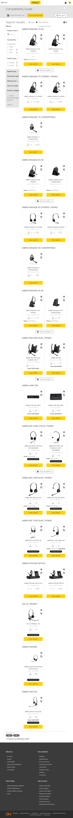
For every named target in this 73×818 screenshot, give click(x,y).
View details (33, 64)
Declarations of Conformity (59, 813)
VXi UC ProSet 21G (33, 624)
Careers (9, 759)
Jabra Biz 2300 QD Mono (56, 497)
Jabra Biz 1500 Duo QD (33, 540)
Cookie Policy (34, 813)
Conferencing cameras (45, 764)
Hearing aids (42, 767)
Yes (9, 735)
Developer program (44, 796)
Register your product (45, 793)
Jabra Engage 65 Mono (56, 227)
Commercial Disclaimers (36, 815)
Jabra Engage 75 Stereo (33, 96)
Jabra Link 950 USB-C (33, 405)
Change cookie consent (45, 813)
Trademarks (15, 813)
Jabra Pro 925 (56, 358)
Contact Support (44, 788)
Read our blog (11, 767)
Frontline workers (44, 769)
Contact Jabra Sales (44, 785)
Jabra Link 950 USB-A (55, 405)
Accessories (42, 775)
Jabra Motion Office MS (33, 583)
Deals (8, 793)
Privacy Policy (46, 815)
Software (41, 772)
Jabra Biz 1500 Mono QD (56, 540)
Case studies (10, 769)
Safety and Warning (24, 813)
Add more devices (35, 15)
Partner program (44, 799)
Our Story (10, 756)
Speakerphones (43, 759)
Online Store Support (45, 791)
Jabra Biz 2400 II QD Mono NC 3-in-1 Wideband (56, 448)
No (16, 735)
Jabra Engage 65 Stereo (33, 227)
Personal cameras (44, 761)
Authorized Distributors (13, 788)
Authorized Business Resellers (15, 785)
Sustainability (11, 761)
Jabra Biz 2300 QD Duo (33, 497)
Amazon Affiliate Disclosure (15, 791)
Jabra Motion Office (56, 583)
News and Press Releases (14, 764)
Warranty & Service (44, 801)
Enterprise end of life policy (46, 804)
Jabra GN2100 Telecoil (33, 711)
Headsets (42, 756)
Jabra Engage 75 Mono (56, 96)
